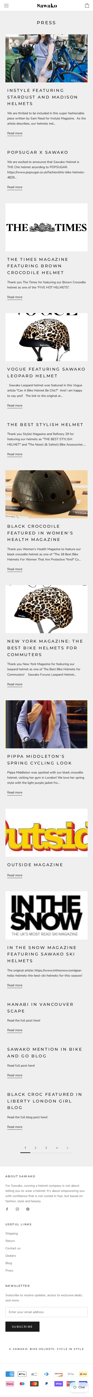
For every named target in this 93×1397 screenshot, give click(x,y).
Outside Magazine (35, 864)
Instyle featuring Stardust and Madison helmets (42, 97)
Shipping (11, 1233)
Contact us (13, 1248)
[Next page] (67, 1148)
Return (10, 1241)
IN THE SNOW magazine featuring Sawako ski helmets (42, 954)
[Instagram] (17, 1208)
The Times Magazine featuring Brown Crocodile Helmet (38, 266)
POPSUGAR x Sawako (37, 152)
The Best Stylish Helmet (45, 424)
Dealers (10, 1256)
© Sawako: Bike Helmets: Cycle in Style (46, 1349)
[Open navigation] (6, 5)
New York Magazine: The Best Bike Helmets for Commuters (45, 648)
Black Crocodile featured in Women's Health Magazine (40, 533)
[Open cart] (87, 5)
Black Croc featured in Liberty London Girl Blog (44, 1101)
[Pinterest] (27, 1208)
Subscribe (22, 1326)
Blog (8, 1263)
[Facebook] (7, 1208)
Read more (14, 133)
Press (9, 1270)
